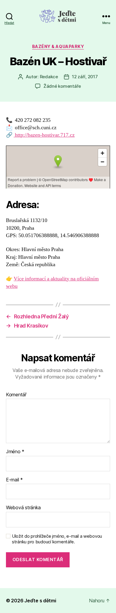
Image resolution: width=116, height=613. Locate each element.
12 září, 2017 (85, 76)
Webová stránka (23, 507)
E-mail (14, 480)
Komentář (16, 395)
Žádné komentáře (62, 86)
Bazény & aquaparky (58, 46)
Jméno (15, 451)
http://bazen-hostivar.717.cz (44, 135)
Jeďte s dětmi (40, 601)
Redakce (49, 76)
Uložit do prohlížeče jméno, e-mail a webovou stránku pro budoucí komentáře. (57, 539)
